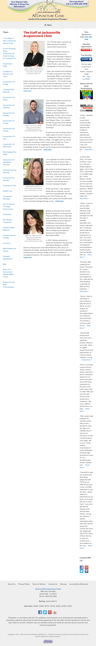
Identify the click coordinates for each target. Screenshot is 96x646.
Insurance (6, 243)
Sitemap (63, 584)
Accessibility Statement (78, 584)
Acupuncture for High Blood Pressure (9, 162)
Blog (4, 264)
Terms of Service (39, 584)
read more (27, 91)
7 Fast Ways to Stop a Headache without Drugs (9, 40)
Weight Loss (7, 191)
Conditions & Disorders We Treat (8, 74)
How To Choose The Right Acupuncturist (9, 206)
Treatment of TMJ (9, 186)
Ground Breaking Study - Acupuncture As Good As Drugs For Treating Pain (9, 53)
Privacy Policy (24, 584)
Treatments (7, 214)
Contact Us (52, 584)
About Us (12, 584)
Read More (89, 149)
